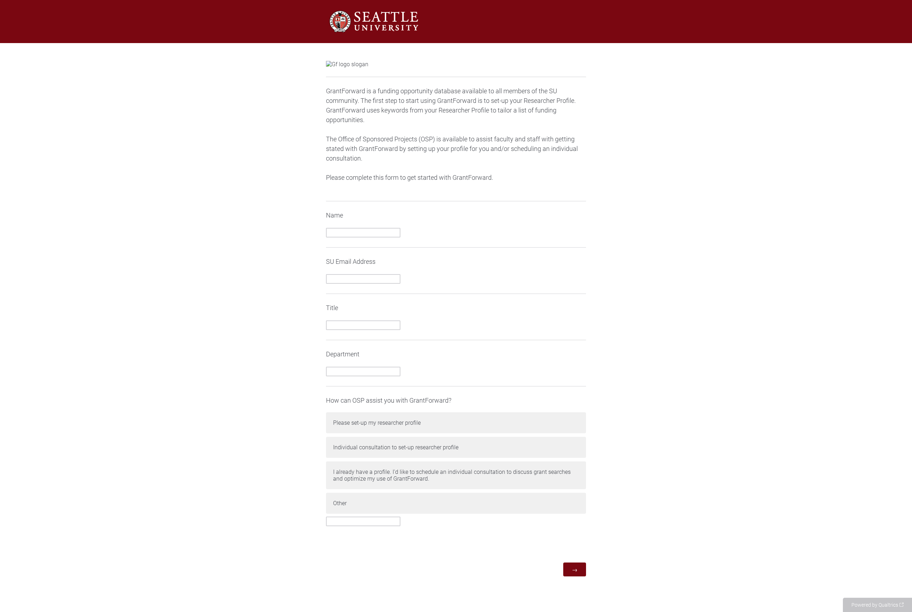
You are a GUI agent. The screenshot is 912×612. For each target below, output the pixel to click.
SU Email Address (350, 261)
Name (334, 215)
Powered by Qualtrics (874, 605)
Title (332, 308)
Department (342, 354)
